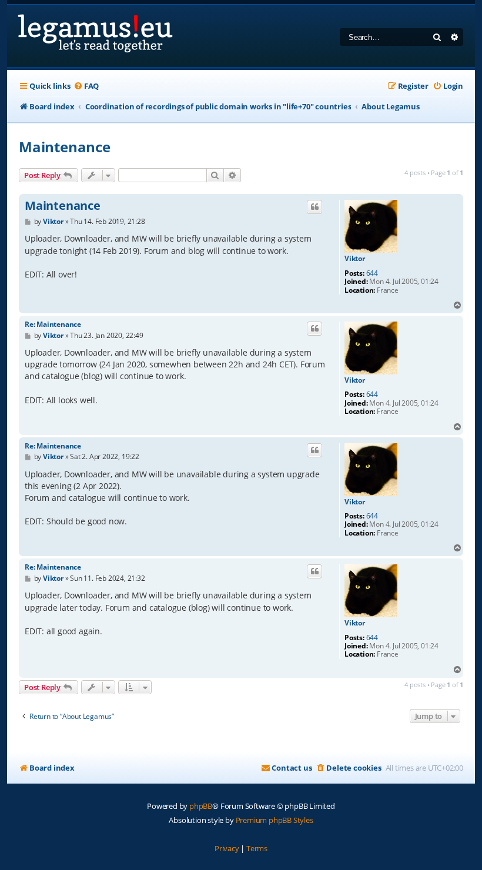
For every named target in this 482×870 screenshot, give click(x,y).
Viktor (354, 259)
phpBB (200, 806)
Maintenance (65, 146)
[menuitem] (86, 86)
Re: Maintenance (53, 324)
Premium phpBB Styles (274, 820)
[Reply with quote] (314, 207)
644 (372, 273)
